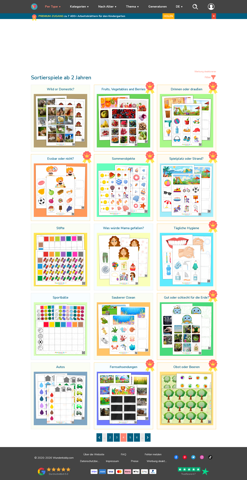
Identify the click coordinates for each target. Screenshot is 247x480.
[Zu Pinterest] (184, 457)
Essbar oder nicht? (60, 159)
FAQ (123, 454)
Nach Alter (106, 7)
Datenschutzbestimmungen (96, 461)
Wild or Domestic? (60, 89)
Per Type (51, 7)
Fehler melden (153, 454)
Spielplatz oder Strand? (186, 159)
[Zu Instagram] (201, 457)
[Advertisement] (123, 45)
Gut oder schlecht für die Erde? (186, 298)
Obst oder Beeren (186, 367)
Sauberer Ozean (123, 298)
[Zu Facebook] (175, 457)
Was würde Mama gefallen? (123, 228)
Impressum (112, 461)
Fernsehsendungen (123, 367)
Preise (134, 461)
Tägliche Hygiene (186, 228)
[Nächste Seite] (148, 437)
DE (178, 7)
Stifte (60, 228)
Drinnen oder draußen (186, 89)
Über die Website (93, 454)
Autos (60, 367)
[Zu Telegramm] (193, 457)
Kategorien (78, 7)
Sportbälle (60, 298)
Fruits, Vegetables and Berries (123, 89)
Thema (131, 7)
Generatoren (157, 7)
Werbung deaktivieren (205, 71)
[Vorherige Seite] (99, 437)
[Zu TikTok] (210, 457)
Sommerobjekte (123, 159)
